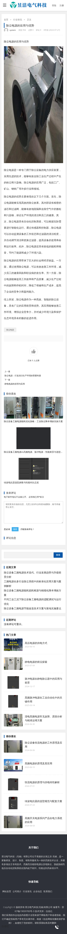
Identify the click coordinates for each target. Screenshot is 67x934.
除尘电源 (9, 41)
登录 (15, 529)
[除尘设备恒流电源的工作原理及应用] (13, 746)
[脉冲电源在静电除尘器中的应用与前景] (13, 682)
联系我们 (47, 891)
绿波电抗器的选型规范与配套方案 (43, 801)
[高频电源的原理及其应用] (13, 765)
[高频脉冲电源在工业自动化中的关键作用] (13, 701)
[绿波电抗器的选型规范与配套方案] (13, 803)
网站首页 (6, 891)
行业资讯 (17, 19)
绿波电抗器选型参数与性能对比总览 (21, 482)
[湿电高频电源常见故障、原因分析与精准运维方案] (13, 720)
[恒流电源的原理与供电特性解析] (13, 784)
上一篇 (7, 371)
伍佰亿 (49, 911)
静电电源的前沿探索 (36, 662)
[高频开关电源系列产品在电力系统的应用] (13, 822)
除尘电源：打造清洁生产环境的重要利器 (23, 375)
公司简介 (17, 891)
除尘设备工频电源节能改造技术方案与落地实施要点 (32, 608)
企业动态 (37, 891)
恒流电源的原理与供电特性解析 (42, 782)
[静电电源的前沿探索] (13, 663)
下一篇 (7, 379)
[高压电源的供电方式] (13, 644)
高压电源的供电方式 (36, 643)
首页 (6, 19)
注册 (62, 5)
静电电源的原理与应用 (15, 383)
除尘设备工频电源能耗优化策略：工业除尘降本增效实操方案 (33, 421)
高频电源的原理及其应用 (38, 763)
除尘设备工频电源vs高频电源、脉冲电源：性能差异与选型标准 (34, 451)
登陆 (54, 5)
